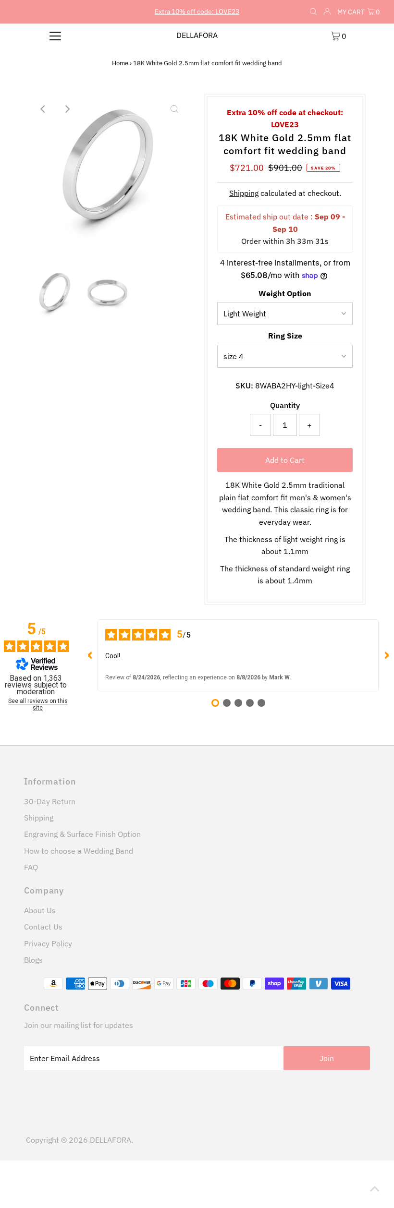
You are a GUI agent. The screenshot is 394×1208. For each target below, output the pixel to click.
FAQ (31, 867)
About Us (40, 910)
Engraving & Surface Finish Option (82, 834)
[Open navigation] (55, 36)
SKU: (244, 385)
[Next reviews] (386, 655)
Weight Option (285, 293)
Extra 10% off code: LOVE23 (197, 11)
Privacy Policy (48, 943)
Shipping (244, 193)
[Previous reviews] (90, 655)
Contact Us (43, 926)
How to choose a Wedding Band (78, 851)
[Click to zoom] (174, 109)
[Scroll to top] (374, 1188)
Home (120, 63)
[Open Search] (313, 12)
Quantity (285, 405)
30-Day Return (49, 801)
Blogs (33, 960)
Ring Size (285, 335)
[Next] (67, 109)
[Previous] (43, 109)
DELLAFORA (197, 35)
